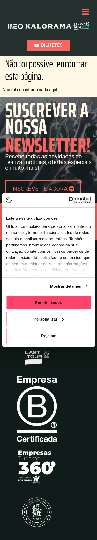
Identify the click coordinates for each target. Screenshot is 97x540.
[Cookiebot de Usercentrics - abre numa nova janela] (69, 200)
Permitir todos (48, 302)
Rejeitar (48, 335)
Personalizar (45, 319)
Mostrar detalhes (65, 286)
